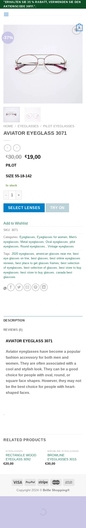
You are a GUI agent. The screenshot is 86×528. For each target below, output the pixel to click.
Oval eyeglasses (57, 242)
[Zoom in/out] (18, 500)
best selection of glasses (40, 267)
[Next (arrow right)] (18, 519)
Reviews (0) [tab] (12, 330)
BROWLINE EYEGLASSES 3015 (62, 457)
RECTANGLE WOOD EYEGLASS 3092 (21, 457)
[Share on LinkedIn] (44, 287)
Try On (57, 208)
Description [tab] (14, 320)
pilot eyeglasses (58, 126)
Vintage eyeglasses (61, 246)
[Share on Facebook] (11, 287)
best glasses (39, 258)
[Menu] (6, 14)
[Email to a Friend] (27, 287)
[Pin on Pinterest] (35, 287)
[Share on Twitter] (19, 287)
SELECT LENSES (24, 208)
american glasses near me (53, 253)
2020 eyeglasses (23, 253)
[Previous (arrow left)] (4, 519)
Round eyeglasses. (33, 246)
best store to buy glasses (37, 272)
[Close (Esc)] (4, 500)
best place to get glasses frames (37, 263)
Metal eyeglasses (32, 242)
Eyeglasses (28, 126)
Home (8, 126)
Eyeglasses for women (52, 237)
